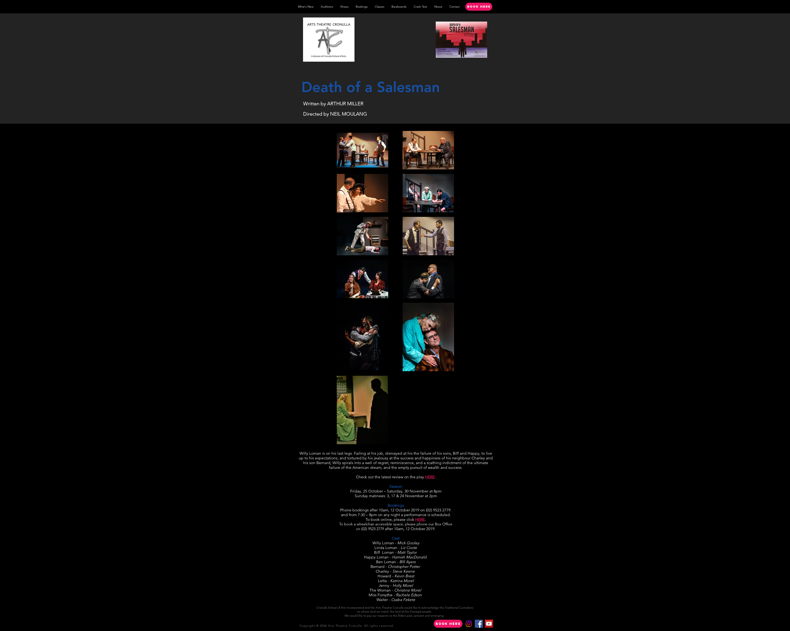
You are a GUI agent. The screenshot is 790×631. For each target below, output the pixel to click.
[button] (344, 7)
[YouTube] (489, 624)
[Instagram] (469, 624)
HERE (430, 477)
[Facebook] (479, 624)
